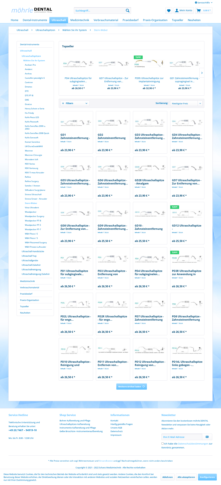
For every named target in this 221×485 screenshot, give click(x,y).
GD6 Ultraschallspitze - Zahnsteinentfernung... (113, 182)
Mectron (29, 150)
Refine (28, 177)
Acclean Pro (30, 64)
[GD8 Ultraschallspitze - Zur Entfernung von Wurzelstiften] (76, 213)
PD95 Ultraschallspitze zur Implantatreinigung (149, 80)
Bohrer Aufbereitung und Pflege (75, 420)
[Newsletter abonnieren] (207, 437)
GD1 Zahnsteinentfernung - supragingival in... (185, 80)
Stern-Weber (31, 203)
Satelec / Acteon (32, 185)
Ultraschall (26, 50)
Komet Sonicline (32, 142)
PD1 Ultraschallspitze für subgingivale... (74, 272)
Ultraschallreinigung (31, 269)
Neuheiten (25, 312)
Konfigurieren (207, 477)
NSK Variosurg (31, 168)
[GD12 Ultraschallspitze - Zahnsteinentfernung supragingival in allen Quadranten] (187, 213)
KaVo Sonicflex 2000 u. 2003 (35, 127)
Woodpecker (30, 212)
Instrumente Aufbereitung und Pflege (78, 427)
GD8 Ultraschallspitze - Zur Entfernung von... (75, 227)
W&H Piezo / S (31, 238)
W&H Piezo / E (31, 233)
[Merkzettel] (168, 10)
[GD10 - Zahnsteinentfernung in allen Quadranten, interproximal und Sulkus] (150, 213)
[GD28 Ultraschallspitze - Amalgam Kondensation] (150, 168)
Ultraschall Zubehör (31, 264)
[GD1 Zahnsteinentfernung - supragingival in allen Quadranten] (185, 63)
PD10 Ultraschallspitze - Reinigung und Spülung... (76, 363)
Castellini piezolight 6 (35, 78)
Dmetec (28, 86)
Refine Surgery (32, 181)
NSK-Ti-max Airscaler (34, 172)
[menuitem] (102, 10)
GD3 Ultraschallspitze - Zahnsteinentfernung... (150, 136)
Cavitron (29, 82)
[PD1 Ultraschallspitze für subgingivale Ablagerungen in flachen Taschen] (76, 258)
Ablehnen (167, 477)
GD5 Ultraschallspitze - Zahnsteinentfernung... (76, 182)
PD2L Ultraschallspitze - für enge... (76, 318)
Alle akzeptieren (186, 477)
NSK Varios (30, 163)
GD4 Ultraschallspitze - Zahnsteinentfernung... (187, 136)
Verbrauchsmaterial (29, 287)
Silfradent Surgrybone (35, 190)
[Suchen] (127, 10)
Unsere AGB (116, 427)
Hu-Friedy (29, 113)
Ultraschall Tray (29, 255)
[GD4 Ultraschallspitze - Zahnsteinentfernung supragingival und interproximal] (187, 122)
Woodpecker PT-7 (33, 229)
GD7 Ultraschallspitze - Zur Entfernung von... (113, 80)
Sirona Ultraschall (33, 194)
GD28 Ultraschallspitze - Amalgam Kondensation (149, 182)
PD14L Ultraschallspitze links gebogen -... (187, 363)
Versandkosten (106, 460)
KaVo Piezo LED (32, 117)
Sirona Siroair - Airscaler (36, 198)
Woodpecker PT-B (33, 220)
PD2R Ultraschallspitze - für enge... (112, 318)
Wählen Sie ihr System (34, 60)
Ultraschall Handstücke (33, 251)
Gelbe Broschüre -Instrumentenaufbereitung (81, 431)
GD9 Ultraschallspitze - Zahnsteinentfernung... (113, 227)
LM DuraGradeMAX (34, 146)
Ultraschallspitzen (31, 56)
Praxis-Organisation (29, 300)
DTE (27, 91)
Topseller (24, 306)
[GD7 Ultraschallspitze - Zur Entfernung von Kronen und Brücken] (114, 63)
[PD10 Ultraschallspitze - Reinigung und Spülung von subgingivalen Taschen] (76, 349)
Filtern (69, 103)
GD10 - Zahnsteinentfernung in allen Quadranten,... (149, 227)
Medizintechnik (27, 281)
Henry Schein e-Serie (34, 108)
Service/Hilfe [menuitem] (203, 2)
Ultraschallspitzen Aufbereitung (75, 424)
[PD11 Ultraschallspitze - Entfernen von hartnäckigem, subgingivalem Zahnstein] (113, 349)
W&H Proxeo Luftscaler (35, 246)
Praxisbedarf (26, 293)
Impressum (116, 435)
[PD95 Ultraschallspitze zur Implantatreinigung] (149, 63)
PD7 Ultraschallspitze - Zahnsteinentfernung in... (149, 318)
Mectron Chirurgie (33, 155)
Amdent (28, 69)
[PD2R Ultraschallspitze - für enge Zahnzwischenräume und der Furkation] (113, 304)
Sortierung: (162, 103)
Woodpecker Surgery (34, 216)
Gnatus (28, 104)
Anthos (28, 73)
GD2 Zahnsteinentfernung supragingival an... (112, 136)
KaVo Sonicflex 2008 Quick (37, 133)
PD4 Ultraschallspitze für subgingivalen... (78, 80)
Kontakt (114, 420)
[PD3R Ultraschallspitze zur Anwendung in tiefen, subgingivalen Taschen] (187, 258)
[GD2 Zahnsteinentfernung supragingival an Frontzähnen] (113, 122)
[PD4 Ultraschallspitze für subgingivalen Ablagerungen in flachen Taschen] (78, 63)
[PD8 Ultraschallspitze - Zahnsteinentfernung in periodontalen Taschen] (187, 304)
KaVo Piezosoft (32, 121)
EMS (27, 99)
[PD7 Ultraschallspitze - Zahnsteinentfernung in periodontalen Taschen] (150, 304)
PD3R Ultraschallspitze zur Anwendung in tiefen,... (186, 272)
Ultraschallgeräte (30, 260)
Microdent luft (31, 159)
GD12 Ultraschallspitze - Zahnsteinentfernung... (187, 227)
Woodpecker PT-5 (33, 225)
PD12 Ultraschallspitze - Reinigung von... (150, 363)
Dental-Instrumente (29, 44)
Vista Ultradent (32, 207)
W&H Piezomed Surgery (36, 242)
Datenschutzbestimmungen (193, 443)
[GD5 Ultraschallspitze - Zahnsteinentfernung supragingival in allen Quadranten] (76, 168)
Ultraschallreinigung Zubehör (36, 274)
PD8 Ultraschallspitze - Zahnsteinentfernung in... (186, 318)
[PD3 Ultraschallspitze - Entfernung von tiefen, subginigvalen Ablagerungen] (113, 258)
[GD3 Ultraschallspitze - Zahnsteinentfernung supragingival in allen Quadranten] (150, 122)
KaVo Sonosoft (31, 137)
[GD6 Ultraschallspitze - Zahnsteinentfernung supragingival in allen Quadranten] (113, 168)
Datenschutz (116, 431)
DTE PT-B (29, 95)
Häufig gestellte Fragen (121, 424)
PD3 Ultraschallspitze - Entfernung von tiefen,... (112, 272)
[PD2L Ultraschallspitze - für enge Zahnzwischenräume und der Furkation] (76, 304)
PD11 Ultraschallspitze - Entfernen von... (113, 363)
